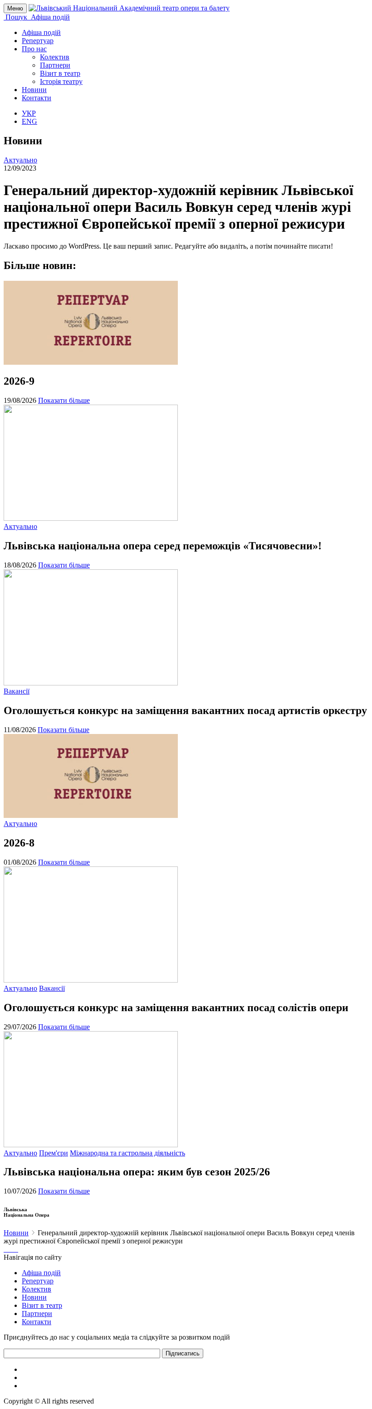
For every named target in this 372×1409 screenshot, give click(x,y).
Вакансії (16, 691)
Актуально (20, 160)
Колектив (54, 57)
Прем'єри (53, 1153)
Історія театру (61, 81)
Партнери (55, 65)
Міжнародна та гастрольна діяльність (127, 1153)
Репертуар (38, 40)
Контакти (36, 98)
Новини (34, 89)
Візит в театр (60, 73)
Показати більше (64, 400)
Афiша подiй (41, 1273)
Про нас (34, 49)
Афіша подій (41, 32)
